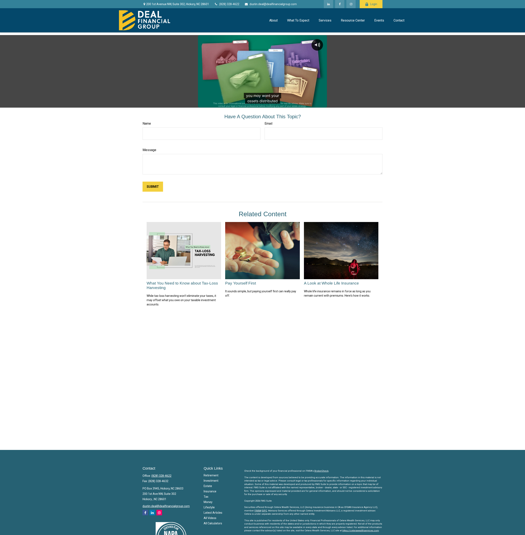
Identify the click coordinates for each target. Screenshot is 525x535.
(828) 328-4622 (229, 4)
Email (268, 123)
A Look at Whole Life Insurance (331, 283)
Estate (208, 486)
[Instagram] (159, 512)
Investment (211, 480)
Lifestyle (209, 507)
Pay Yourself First (240, 283)
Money (208, 502)
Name (147, 123)
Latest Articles (213, 512)
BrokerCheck (321, 471)
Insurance (210, 491)
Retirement (211, 475)
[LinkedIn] (328, 4)
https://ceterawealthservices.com (360, 530)
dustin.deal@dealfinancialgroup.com (273, 4)
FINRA (258, 510)
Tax (206, 496)
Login (373, 4)
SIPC (264, 510)
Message (149, 150)
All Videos (210, 518)
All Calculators (213, 523)
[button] (273, 20)
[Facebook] (339, 4)
